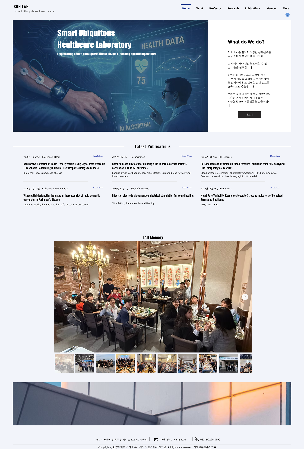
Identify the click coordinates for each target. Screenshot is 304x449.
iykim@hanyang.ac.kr (173, 439)
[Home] (174, 8)
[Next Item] (245, 297)
